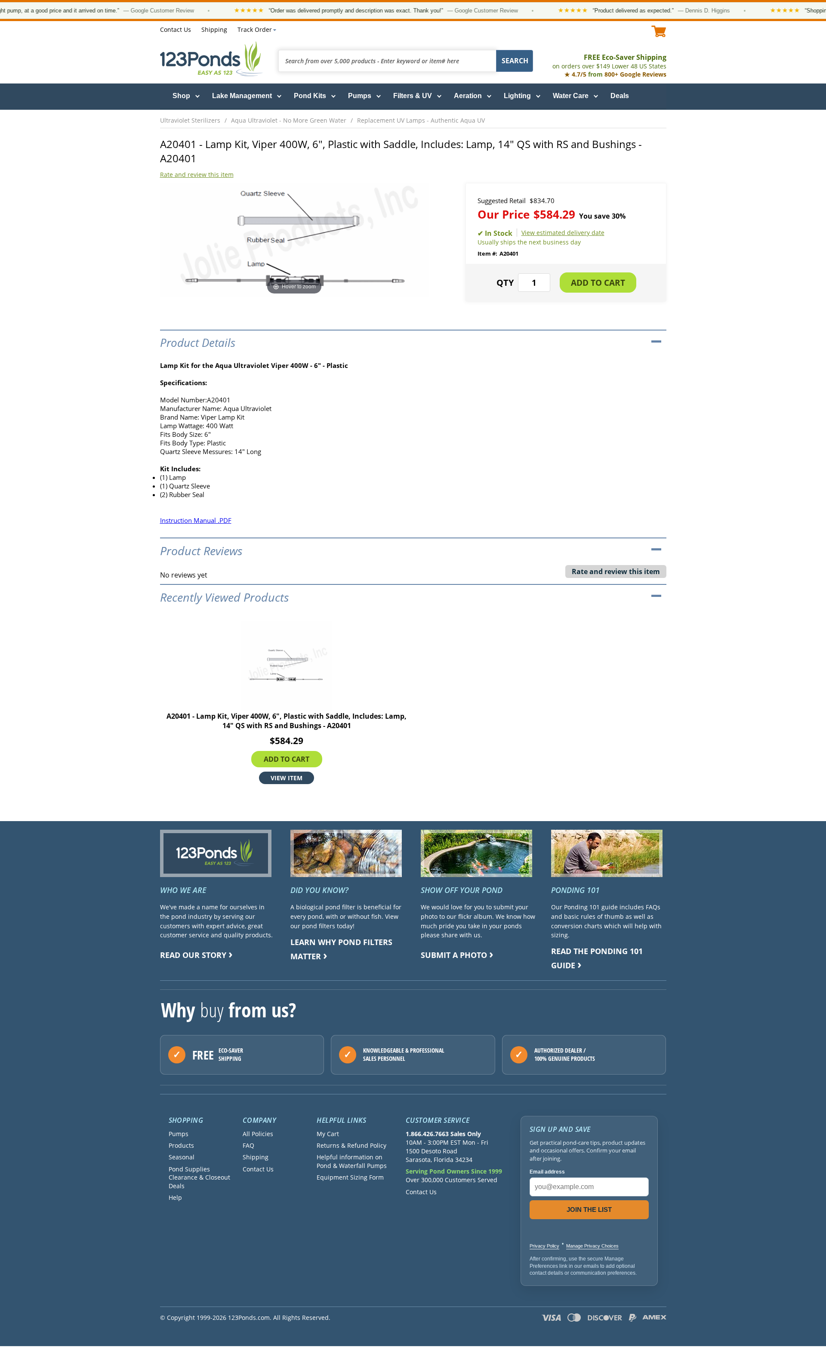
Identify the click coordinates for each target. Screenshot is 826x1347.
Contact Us (175, 29)
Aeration (468, 95)
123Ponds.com (211, 58)
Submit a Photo (454, 955)
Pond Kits (310, 95)
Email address (547, 1172)
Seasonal (181, 1157)
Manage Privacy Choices (592, 1245)
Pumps (359, 95)
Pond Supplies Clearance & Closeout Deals (199, 1177)
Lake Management (242, 95)
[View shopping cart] (658, 31)
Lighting (517, 95)
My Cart (328, 1134)
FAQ (248, 1145)
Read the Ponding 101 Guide (597, 958)
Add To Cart (286, 758)
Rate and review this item (197, 174)
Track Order (254, 29)
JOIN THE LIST (589, 1209)
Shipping (214, 29)
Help (175, 1197)
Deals (619, 95)
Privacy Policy (544, 1245)
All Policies (258, 1134)
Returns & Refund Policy (351, 1145)
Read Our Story (193, 955)
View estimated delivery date (562, 233)
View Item (286, 777)
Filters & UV (412, 95)
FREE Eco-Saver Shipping (609, 61)
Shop (181, 95)
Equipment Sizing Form (350, 1177)
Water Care (571, 95)
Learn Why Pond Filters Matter (341, 949)
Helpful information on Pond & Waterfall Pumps (352, 1161)
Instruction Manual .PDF (195, 520)
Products (181, 1145)
